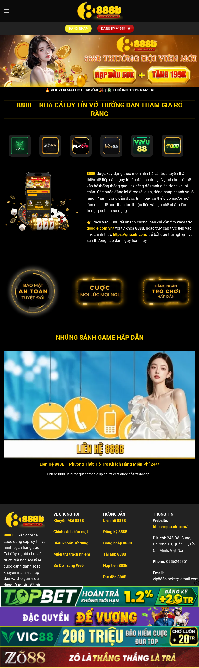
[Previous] (10, 410)
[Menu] (6, 11)
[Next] (188, 410)
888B (91, 173)
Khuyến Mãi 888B (68, 520)
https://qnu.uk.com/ (130, 234)
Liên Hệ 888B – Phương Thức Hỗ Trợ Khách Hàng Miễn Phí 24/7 (99, 464)
